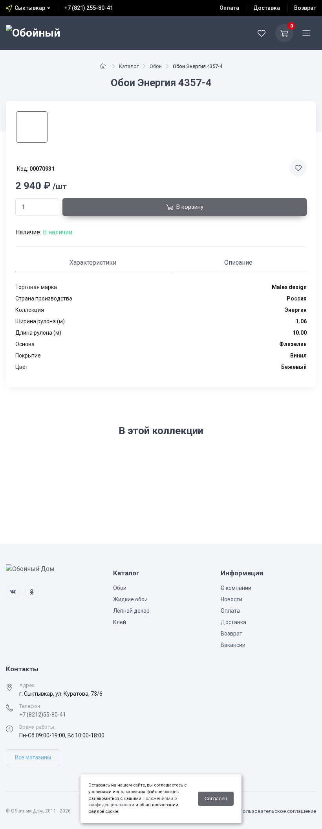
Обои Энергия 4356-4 (112, 482)
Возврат (305, 8)
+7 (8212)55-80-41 (42, 714)
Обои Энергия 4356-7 (184, 482)
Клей (119, 622)
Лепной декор (131, 611)
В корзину (189, 206)
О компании (236, 588)
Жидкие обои (130, 599)
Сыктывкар (30, 8)
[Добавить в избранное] (298, 168)
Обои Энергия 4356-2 (39, 482)
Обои (119, 588)
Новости (231, 599)
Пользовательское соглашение (277, 811)
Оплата (229, 8)
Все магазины (33, 757)
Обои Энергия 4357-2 (257, 482)
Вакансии (233, 645)
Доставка (266, 8)
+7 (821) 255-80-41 (88, 8)
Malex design (25, 474)
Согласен (216, 798)
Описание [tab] (238, 262)
